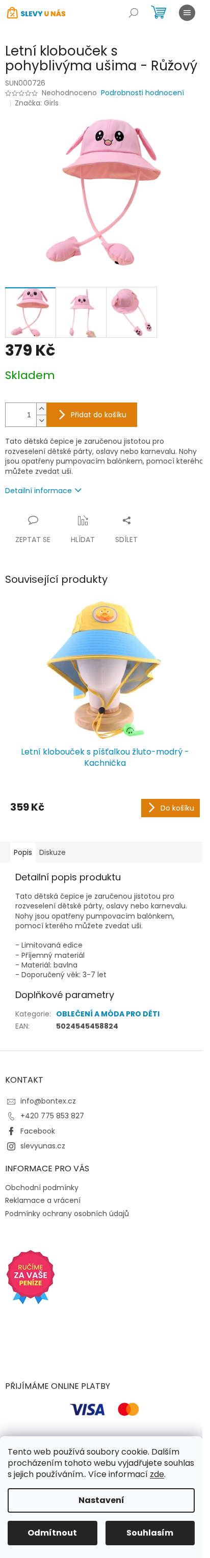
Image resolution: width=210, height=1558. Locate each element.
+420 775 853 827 (52, 1116)
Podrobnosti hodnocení (142, 93)
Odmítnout (52, 1533)
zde (157, 1474)
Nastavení (101, 1500)
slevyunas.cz (42, 1146)
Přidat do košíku (98, 415)
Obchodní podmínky (41, 1188)
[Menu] (187, 13)
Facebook (37, 1131)
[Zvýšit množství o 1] (41, 409)
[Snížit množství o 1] (41, 420)
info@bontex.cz (48, 1101)
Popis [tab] (23, 852)
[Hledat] (133, 13)
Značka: (37, 103)
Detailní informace (38, 491)
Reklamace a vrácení (43, 1200)
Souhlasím (149, 1533)
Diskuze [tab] (52, 852)
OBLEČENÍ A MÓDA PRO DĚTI (108, 1014)
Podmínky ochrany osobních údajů (67, 1213)
